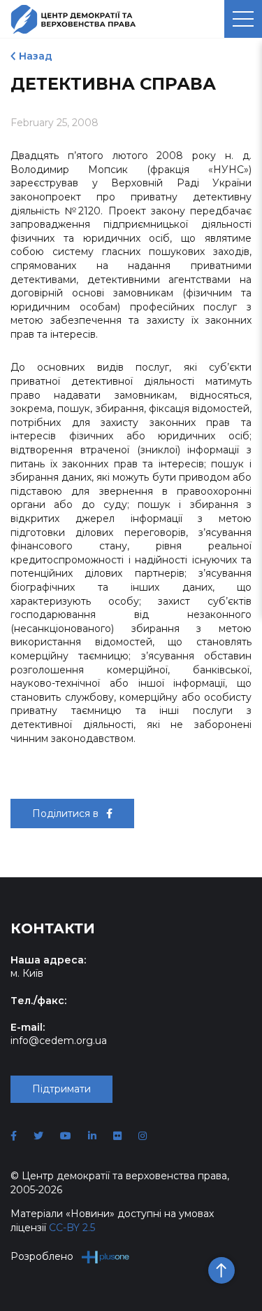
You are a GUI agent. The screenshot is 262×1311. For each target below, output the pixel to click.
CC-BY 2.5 (72, 1227)
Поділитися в (66, 813)
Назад (35, 56)
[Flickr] (117, 1136)
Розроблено (41, 1256)
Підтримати (61, 1089)
